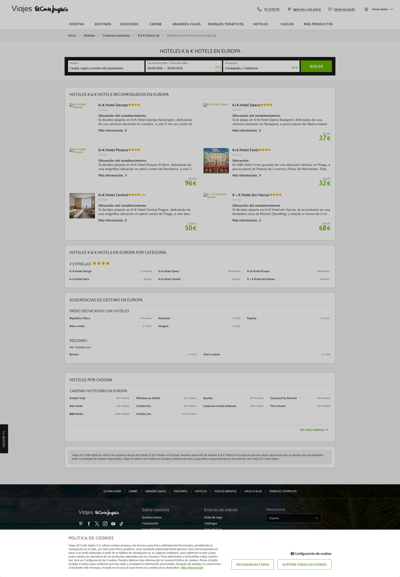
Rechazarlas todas (252, 564)
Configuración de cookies (313, 553)
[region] (200, 288)
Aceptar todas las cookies (304, 564)
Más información (192, 567)
